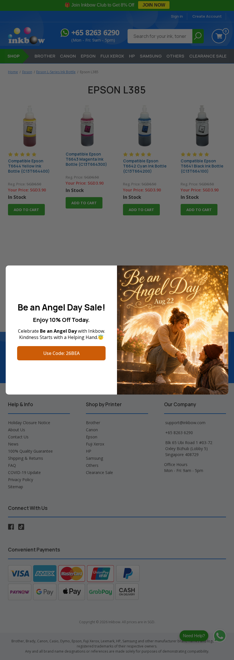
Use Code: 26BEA (61, 353)
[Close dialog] (221, 273)
